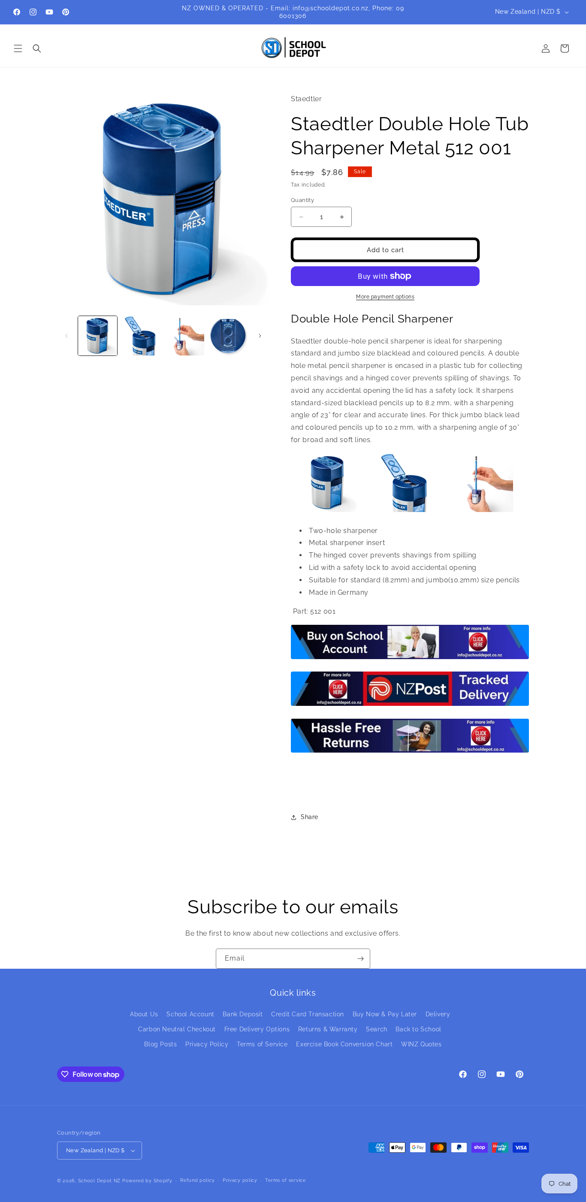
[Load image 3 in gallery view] (184, 335)
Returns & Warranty (328, 1029)
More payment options (385, 297)
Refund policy (197, 1180)
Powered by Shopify (147, 1181)
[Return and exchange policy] (410, 752)
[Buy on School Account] (410, 658)
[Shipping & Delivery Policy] (410, 705)
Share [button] (309, 816)
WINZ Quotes (421, 1044)
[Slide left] (66, 335)
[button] (18, 48)
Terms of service (285, 1180)
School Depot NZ (99, 1181)
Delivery (438, 1014)
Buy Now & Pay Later (385, 1014)
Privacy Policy (206, 1044)
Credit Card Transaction (307, 1014)
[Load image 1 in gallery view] (97, 335)
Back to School (418, 1029)
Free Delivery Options (257, 1029)
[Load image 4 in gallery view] (228, 335)
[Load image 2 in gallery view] (140, 335)
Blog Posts (160, 1044)
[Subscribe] (360, 959)
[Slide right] (260, 335)
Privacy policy (240, 1180)
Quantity (302, 200)
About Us (144, 1014)
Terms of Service (262, 1044)
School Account (190, 1014)
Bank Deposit (243, 1014)
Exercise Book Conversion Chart (344, 1044)
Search (376, 1029)
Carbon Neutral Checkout (177, 1029)
